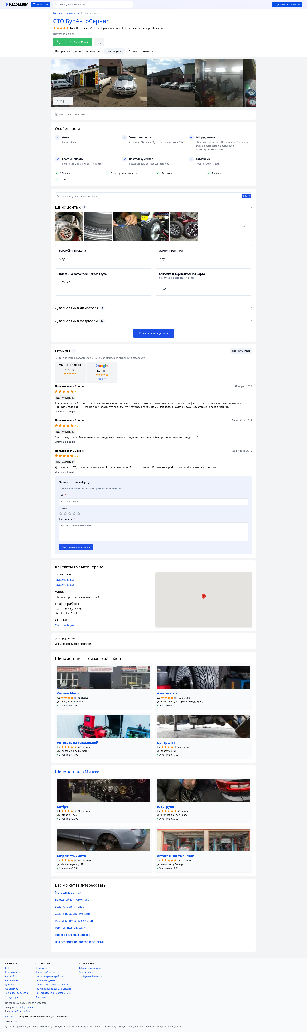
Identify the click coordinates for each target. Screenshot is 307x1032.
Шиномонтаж (71, 13)
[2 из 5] (65, 514)
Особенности (93, 51)
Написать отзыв (241, 350)
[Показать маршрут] (99, 42)
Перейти (101, 378)
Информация (62, 51)
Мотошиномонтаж (68, 892)
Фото (78, 51)
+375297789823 (64, 585)
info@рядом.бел (21, 1011)
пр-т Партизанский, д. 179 (110, 28)
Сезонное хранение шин (72, 913)
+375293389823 (64, 579)
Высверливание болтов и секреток (80, 942)
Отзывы (133, 51)
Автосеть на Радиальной (77, 742)
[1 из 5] (61, 514)
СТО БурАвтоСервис (81, 21)
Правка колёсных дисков (72, 935)
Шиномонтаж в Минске (77, 771)
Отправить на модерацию (76, 546)
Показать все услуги (153, 333)
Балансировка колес (69, 906)
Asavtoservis (167, 693)
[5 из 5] (79, 514)
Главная (57, 13)
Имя (62, 494)
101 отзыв (82, 28)
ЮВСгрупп (165, 806)
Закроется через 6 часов (147, 28)
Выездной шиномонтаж (72, 899)
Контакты (148, 51)
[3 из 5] (70, 514)
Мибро (62, 806)
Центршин (166, 742)
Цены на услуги (114, 51)
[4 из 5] (74, 514)
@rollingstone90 (25, 1007)
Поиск (246, 195)
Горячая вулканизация (71, 928)
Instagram (69, 625)
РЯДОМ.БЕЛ (11, 1016)
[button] (67, 705)
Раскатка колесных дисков (74, 921)
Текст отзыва (67, 518)
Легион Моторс (69, 693)
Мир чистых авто (71, 856)
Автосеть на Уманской (175, 856)
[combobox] (93, 4)
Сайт (58, 625)
